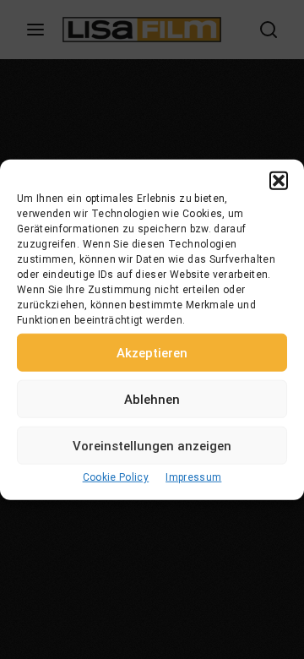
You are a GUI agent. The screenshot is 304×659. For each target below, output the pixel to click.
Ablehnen (152, 398)
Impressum (193, 477)
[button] (278, 180)
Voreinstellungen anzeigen (152, 445)
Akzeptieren (152, 352)
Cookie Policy (116, 477)
